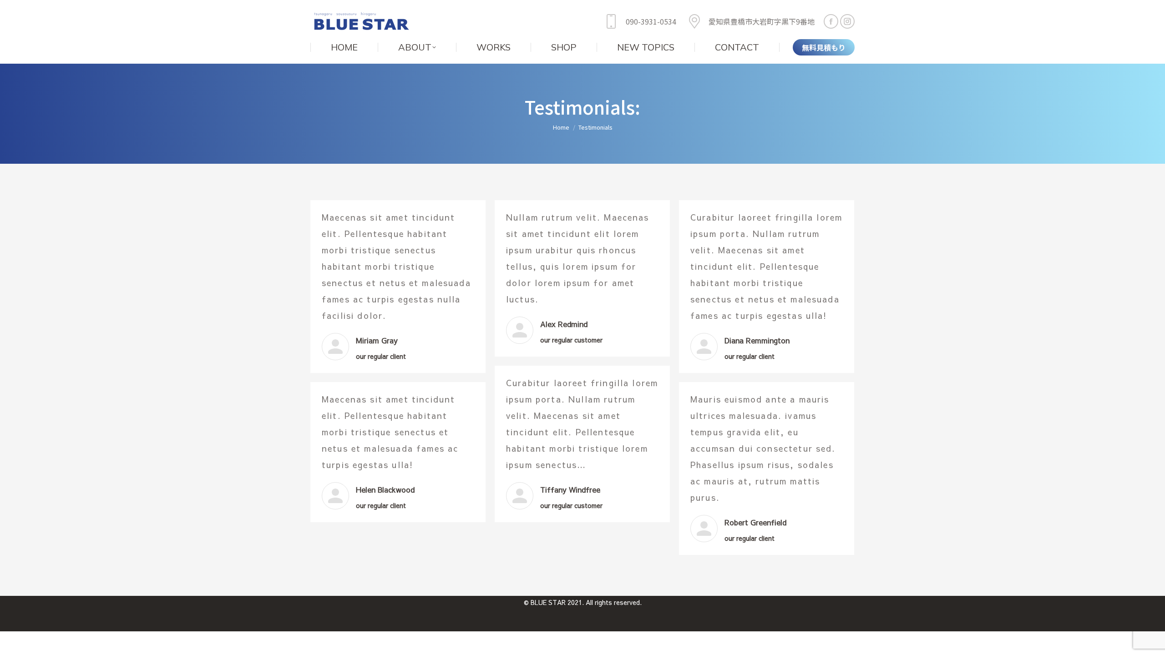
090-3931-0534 (651, 21)
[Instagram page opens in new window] (847, 21)
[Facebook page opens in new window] (831, 21)
